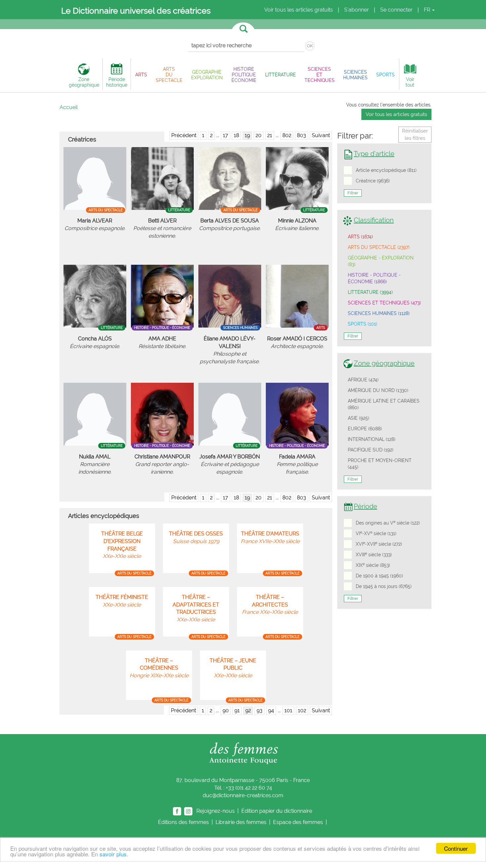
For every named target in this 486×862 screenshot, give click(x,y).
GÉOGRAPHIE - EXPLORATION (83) (381, 261)
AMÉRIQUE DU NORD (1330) (378, 390)
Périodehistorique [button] (116, 82)
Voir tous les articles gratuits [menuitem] (298, 10)
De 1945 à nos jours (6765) (384, 586)
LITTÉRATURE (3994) (370, 292)
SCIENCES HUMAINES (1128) (379, 313)
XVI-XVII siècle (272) (379, 544)
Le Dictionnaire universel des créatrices (136, 11)
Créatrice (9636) (373, 180)
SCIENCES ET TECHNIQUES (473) (384, 302)
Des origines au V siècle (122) (388, 523)
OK (310, 45)
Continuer (456, 848)
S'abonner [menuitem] (356, 10)
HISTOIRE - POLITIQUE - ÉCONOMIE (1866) (374, 278)
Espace (298, 822)
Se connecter (396, 10)
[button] (141, 74)
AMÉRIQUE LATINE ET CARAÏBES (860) (384, 404)
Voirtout (410, 82)
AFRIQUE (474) (363, 379)
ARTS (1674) (360, 236)
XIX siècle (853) (373, 565)
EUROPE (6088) (365, 428)
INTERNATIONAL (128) (371, 439)
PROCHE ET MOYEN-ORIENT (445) (380, 464)
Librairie (241, 822)
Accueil (69, 107)
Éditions (183, 822)
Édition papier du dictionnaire (277, 810)
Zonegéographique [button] (84, 82)
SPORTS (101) (362, 324)
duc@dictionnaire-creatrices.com (243, 795)
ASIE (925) (358, 418)
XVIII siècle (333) (374, 554)
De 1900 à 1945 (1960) (379, 575)
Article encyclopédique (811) (386, 170)
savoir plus (113, 854)
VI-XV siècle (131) (376, 533)
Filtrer (352, 193)
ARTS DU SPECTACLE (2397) (379, 247)
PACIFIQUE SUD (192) (370, 449)
